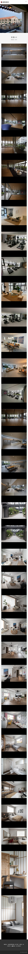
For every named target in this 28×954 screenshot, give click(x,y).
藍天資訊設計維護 (23, 952)
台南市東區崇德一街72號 (13, 944)
